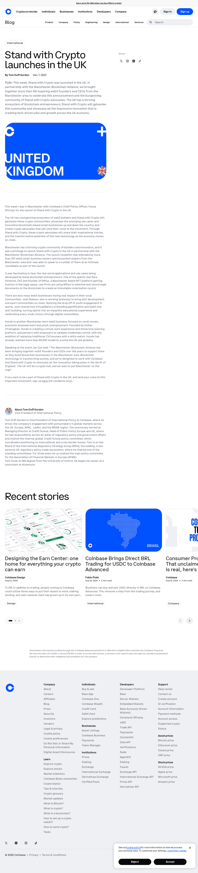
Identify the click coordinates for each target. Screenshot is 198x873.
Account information (171, 708)
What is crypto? (53, 808)
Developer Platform (132, 689)
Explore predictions (94, 718)
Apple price (165, 771)
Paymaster (126, 732)
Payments (88, 740)
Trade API (126, 727)
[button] (48, 11)
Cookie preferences (56, 738)
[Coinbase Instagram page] (26, 843)
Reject (135, 861)
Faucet (124, 766)
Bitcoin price (166, 740)
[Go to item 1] (10, 620)
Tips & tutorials (53, 788)
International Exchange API (136, 776)
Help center (165, 689)
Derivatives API (129, 786)
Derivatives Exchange (95, 776)
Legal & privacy (53, 728)
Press (47, 708)
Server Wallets (129, 698)
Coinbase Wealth (92, 703)
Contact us (164, 694)
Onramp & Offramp (131, 717)
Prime (85, 757)
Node (123, 752)
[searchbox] (173, 22)
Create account (167, 698)
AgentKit (125, 757)
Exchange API (128, 771)
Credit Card (89, 708)
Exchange (88, 766)
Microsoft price (167, 776)
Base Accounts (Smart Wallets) (133, 710)
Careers (48, 694)
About (47, 689)
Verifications (128, 747)
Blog (46, 703)
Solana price (166, 750)
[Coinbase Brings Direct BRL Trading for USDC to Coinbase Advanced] (123, 559)
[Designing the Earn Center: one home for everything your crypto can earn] (43, 559)
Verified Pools (91, 781)
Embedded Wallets (131, 703)
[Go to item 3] (19, 620)
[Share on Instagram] (127, 61)
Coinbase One (90, 698)
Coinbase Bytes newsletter (60, 778)
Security (49, 713)
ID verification (167, 703)
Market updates (53, 798)
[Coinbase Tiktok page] (36, 843)
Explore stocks (53, 768)
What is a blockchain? (57, 813)
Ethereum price (167, 745)
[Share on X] (121, 61)
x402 (123, 722)
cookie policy (133, 847)
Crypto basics (52, 783)
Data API (125, 742)
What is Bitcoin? (54, 803)
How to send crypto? (56, 826)
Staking (86, 762)
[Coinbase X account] (6, 843)
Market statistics (54, 773)
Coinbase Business (93, 735)
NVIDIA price (166, 766)
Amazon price (166, 781)
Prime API (126, 781)
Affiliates (49, 698)
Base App (87, 694)
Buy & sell (88, 689)
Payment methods (169, 713)
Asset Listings (90, 730)
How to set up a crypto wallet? (57, 820)
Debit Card (88, 713)
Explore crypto (53, 763)
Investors (49, 718)
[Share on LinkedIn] (133, 61)
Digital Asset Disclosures (59, 752)
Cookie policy (52, 733)
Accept (170, 861)
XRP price (164, 755)
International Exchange (96, 771)
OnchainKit (126, 737)
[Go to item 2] (15, 620)
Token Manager (91, 745)
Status (162, 728)
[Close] (190, 848)
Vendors (49, 723)
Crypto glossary (53, 793)
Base (123, 694)
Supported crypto (169, 723)
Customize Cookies (176, 850)
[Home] (8, 11)
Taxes (47, 831)
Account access (167, 718)
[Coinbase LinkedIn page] (16, 843)
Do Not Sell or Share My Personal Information (58, 745)
